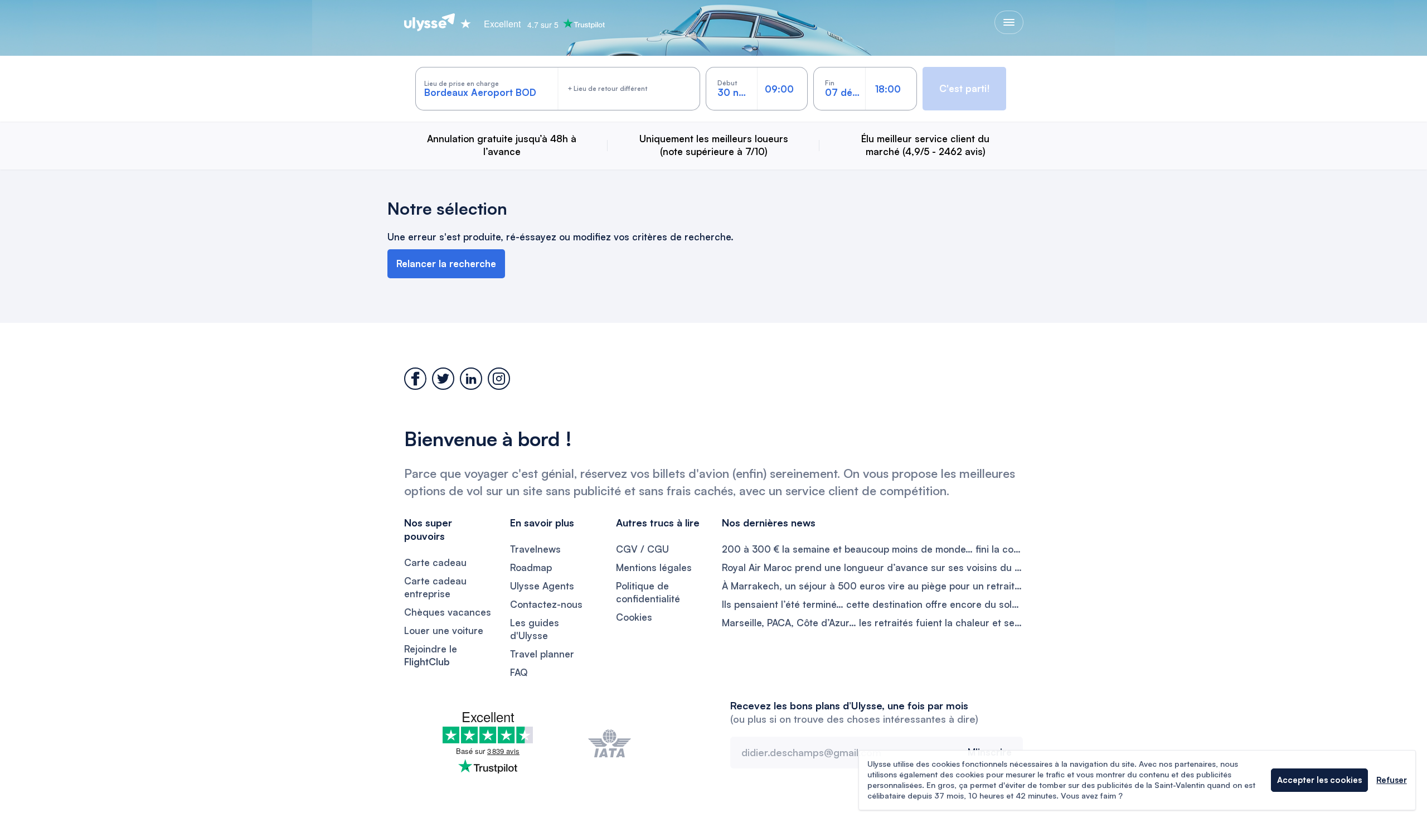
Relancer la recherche (446, 263)
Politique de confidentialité (648, 592)
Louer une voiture (443, 630)
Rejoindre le (430, 655)
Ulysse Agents (542, 586)
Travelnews (535, 549)
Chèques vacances (447, 612)
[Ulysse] (429, 22)
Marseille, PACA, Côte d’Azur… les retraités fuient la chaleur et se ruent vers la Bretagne (872, 622)
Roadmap (531, 567)
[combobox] (487, 88)
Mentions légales (654, 567)
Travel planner (542, 654)
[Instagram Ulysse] (499, 378)
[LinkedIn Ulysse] (471, 378)
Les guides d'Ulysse (534, 629)
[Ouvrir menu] (1009, 22)
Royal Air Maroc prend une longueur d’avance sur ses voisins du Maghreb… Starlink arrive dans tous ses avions (872, 567)
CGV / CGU (642, 549)
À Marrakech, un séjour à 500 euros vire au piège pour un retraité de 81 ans (872, 586)
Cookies (634, 617)
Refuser (1391, 780)
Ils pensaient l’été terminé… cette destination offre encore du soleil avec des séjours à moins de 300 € (872, 604)
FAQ (519, 672)
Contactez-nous (546, 604)
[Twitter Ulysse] (443, 378)
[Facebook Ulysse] (415, 378)
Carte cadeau (435, 562)
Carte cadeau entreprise (435, 587)
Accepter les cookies (1319, 780)
